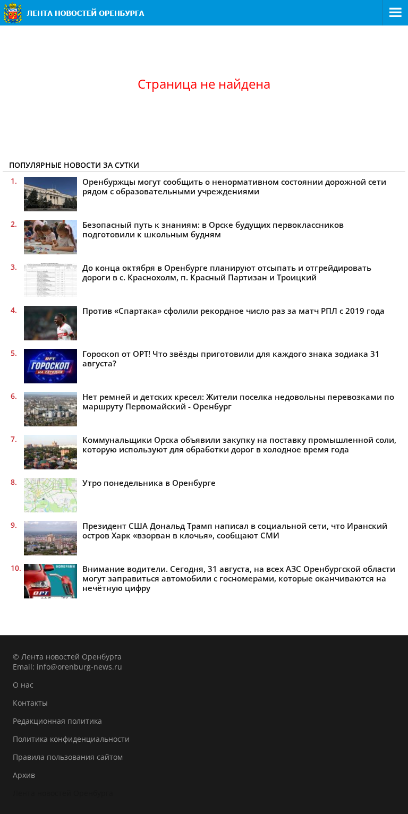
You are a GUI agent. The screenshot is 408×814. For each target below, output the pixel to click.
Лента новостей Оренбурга (63, 793)
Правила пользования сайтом (68, 757)
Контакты (30, 703)
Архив (24, 775)
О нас (23, 685)
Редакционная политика (57, 721)
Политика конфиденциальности (71, 739)
